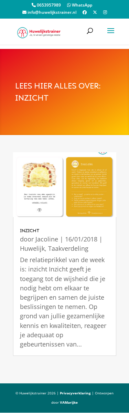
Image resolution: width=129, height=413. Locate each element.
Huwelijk (32, 248)
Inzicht (29, 230)
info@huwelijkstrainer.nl (51, 12)
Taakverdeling (68, 248)
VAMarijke (69, 402)
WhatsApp (81, 5)
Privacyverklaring (75, 393)
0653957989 (48, 5)
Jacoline (46, 239)
